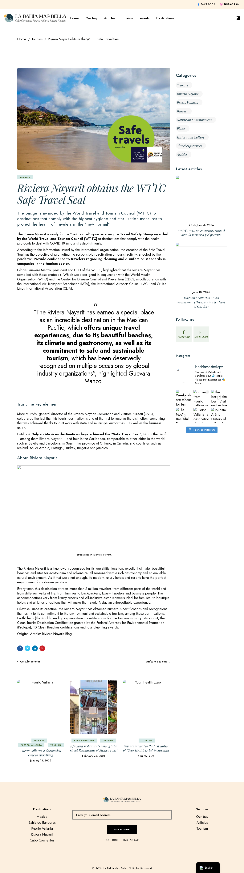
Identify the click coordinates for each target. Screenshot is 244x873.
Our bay (39, 740)
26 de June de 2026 (201, 225)
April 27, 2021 (146, 756)
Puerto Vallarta (31, 745)
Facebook (112, 840)
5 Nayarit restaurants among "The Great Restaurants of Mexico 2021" (93, 748)
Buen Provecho (84, 740)
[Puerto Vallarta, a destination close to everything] (201, 416)
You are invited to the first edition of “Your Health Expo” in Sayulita (146, 748)
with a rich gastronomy (125, 573)
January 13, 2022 (40, 760)
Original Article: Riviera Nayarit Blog (44, 633)
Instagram (131, 840)
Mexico (42, 816)
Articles (202, 822)
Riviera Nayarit (42, 834)
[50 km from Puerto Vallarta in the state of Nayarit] (201, 398)
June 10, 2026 (201, 292)
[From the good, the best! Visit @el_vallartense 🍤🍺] (219, 398)
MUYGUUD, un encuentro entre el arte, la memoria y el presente (201, 232)
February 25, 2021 (93, 756)
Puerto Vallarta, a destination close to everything (40, 752)
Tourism (36, 39)
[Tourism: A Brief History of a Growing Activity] (219, 416)
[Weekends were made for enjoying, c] (184, 398)
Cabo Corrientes (42, 840)
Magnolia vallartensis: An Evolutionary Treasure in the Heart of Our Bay (201, 302)
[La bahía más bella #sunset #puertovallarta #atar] (184, 416)
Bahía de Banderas (42, 822)
